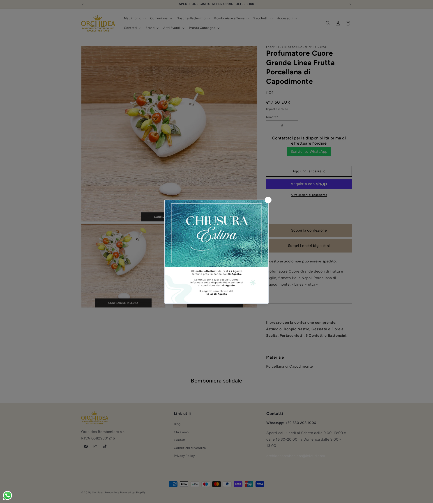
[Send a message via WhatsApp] (7, 495)
